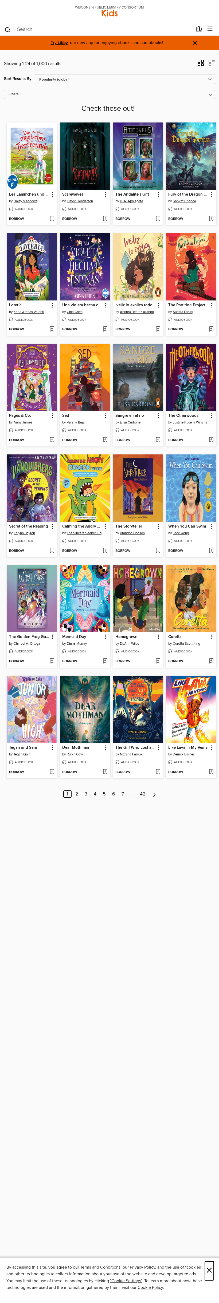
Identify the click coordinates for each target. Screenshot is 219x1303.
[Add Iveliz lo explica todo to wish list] (158, 329)
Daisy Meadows (25, 201)
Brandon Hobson (132, 533)
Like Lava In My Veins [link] (188, 747)
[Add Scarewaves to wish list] (105, 219)
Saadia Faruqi (183, 312)
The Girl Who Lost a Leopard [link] (135, 747)
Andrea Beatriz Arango (137, 312)
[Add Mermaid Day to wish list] (105, 661)
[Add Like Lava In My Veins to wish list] (211, 772)
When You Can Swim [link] (187, 526)
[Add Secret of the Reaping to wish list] (52, 551)
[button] (200, 64)
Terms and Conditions (100, 1267)
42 (143, 794)
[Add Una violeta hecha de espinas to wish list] (105, 329)
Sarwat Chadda (184, 201)
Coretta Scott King (186, 643)
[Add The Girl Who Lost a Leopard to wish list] (158, 772)
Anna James (23, 422)
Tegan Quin (22, 754)
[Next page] (154, 794)
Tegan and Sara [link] (23, 747)
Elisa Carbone (130, 422)
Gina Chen (75, 312)
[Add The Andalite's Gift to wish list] (158, 219)
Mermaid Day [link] (74, 637)
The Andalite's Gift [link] (132, 194)
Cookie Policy (150, 1287)
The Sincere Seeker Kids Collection (86, 533)
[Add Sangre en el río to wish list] (158, 440)
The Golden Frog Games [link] (29, 637)
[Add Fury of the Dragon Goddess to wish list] (211, 219)
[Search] (7, 29)
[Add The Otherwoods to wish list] (211, 440)
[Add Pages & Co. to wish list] (52, 440)
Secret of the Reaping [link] (28, 526)
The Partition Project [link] (186, 305)
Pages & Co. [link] (20, 415)
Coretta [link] (175, 637)
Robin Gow (75, 754)
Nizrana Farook (131, 754)
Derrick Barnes (184, 754)
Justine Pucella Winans (190, 422)
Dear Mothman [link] (75, 747)
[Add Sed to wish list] (105, 440)
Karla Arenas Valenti (29, 312)
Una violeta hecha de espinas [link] (82, 305)
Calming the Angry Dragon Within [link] (82, 526)
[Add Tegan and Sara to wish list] (52, 772)
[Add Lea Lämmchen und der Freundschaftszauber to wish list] (52, 219)
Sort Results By (18, 78)
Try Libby (59, 43)
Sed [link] (65, 415)
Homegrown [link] (126, 637)
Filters (14, 94)
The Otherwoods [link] (183, 415)
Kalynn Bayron (24, 533)
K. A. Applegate (131, 201)
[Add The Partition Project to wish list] (211, 329)
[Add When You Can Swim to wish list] (211, 551)
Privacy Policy (142, 1267)
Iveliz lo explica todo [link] (133, 305)
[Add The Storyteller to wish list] (158, 551)
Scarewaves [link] (72, 194)
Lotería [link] (15, 305)
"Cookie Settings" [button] (126, 1281)
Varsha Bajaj (76, 422)
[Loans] (199, 30)
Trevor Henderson (80, 201)
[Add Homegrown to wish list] (158, 661)
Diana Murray (77, 643)
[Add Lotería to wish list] (52, 329)
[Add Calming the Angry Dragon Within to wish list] (105, 551)
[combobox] (98, 29)
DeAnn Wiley (129, 643)
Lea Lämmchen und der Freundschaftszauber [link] (29, 194)
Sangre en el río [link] (129, 415)
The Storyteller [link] (128, 526)
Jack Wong (181, 533)
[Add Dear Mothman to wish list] (105, 772)
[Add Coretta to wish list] (211, 661)
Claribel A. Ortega (27, 643)
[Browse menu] (210, 29)
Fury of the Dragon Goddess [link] (188, 194)
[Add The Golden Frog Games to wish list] (52, 661)
